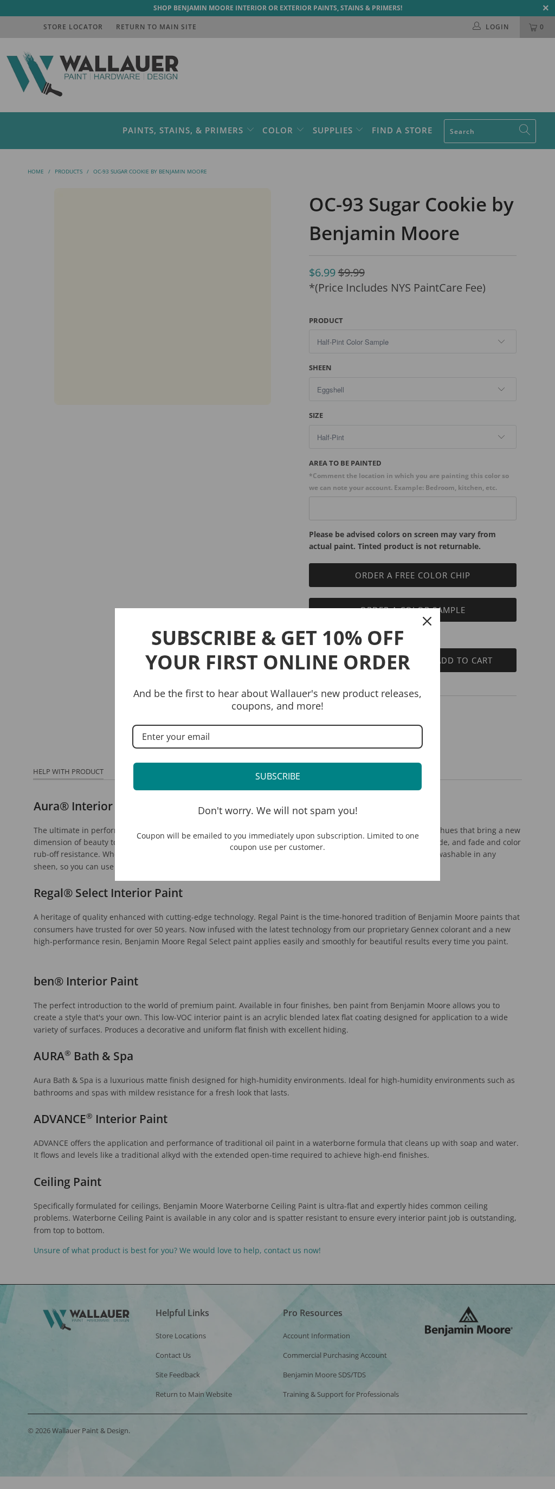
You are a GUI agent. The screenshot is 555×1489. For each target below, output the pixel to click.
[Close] (427, 621)
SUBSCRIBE (277, 776)
